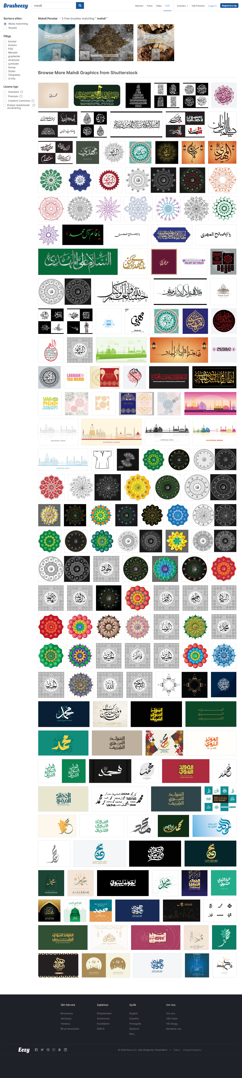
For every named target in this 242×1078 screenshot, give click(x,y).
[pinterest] (48, 1049)
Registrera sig (229, 5)
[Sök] (80, 5)
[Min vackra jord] (155, 42)
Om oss (170, 1013)
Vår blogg (172, 1023)
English (133, 1013)
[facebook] (36, 1049)
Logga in (212, 5)
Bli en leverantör (70, 1028)
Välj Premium (198, 5)
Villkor (176, 1049)
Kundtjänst (103, 1023)
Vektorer (139, 5)
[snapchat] (59, 1049)
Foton (150, 5)
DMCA (101, 1028)
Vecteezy (66, 1018)
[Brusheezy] (16, 6)
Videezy (65, 1023)
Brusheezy (67, 1013)
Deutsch (134, 1028)
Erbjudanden (104, 1013)
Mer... (132, 1033)
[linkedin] (65, 1049)
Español (134, 1018)
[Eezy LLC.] (24, 1049)
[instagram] (53, 1049)
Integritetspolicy (192, 1049)
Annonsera (103, 1018)
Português (135, 1023)
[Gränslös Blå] (56, 42)
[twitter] (42, 1049)
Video (159, 5)
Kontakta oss (173, 1028)
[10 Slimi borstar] (106, 42)
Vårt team (172, 1018)
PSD (167, 5)
